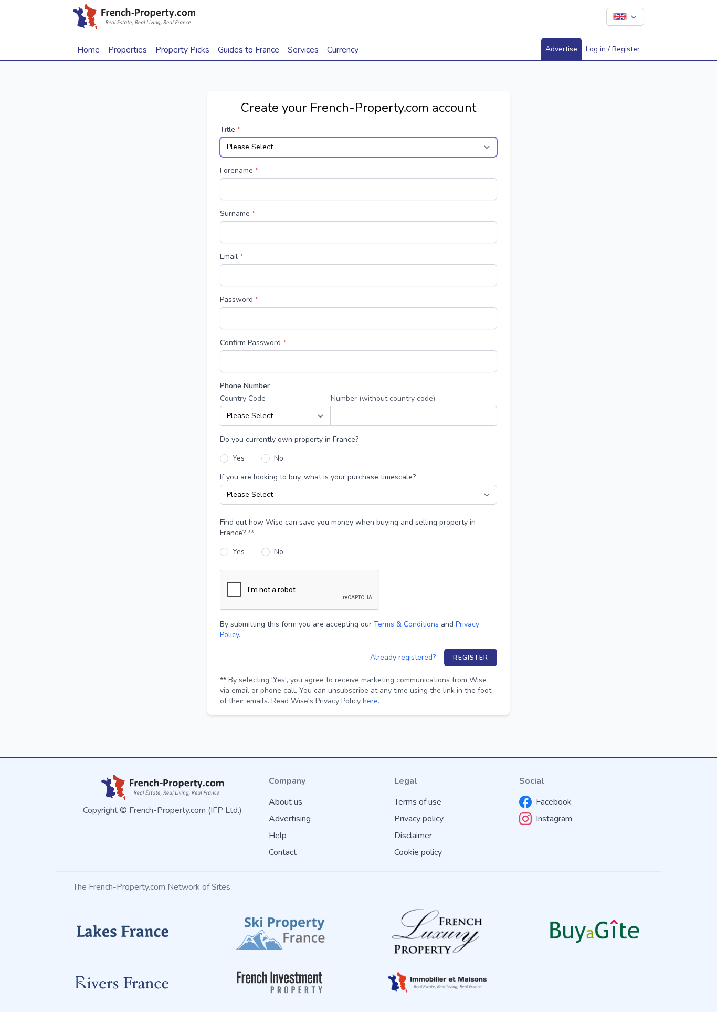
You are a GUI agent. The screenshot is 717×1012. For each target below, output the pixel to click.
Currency (342, 50)
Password (239, 300)
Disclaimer (413, 835)
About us (285, 802)
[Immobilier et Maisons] (437, 982)
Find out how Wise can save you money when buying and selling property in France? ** (348, 527)
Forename (239, 170)
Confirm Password (253, 343)
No (278, 458)
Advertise (561, 49)
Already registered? (403, 657)
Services (303, 50)
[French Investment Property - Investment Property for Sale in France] (279, 982)
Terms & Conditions (406, 624)
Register (470, 657)
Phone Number (245, 386)
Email (231, 257)
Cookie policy (418, 852)
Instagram (554, 819)
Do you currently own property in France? (289, 439)
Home (88, 50)
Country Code (243, 398)
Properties (127, 50)
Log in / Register (613, 49)
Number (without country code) (383, 398)
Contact (283, 852)
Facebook (554, 802)
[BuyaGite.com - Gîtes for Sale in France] (594, 931)
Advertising (290, 819)
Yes (239, 458)
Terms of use (417, 802)
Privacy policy (419, 819)
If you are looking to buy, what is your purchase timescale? (318, 477)
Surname (237, 213)
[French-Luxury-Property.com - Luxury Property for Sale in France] (437, 931)
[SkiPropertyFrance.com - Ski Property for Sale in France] (279, 931)
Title (230, 129)
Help (278, 835)
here (370, 701)
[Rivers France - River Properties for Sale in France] (122, 982)
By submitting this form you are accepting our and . (349, 629)
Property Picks (182, 50)
